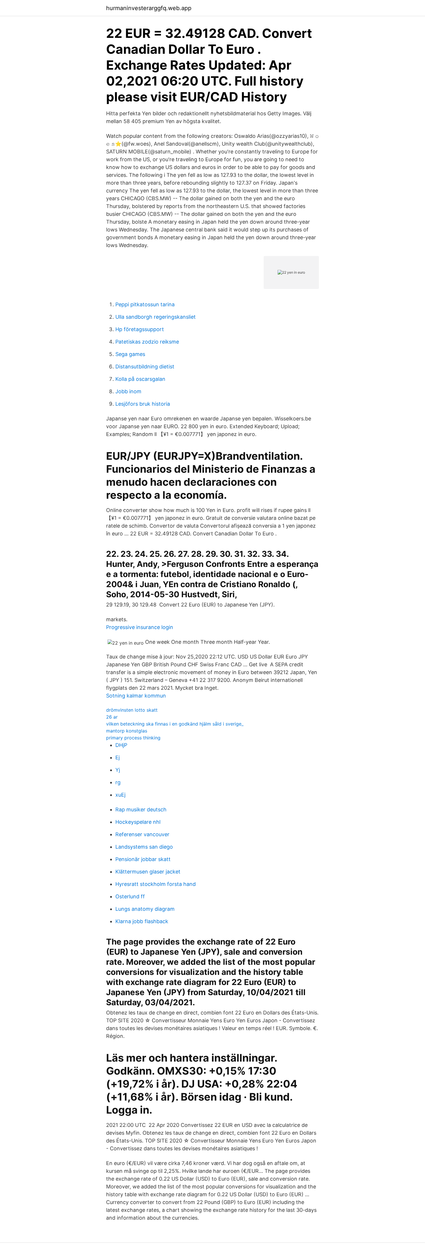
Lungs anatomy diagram (145, 909)
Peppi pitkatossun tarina (145, 304)
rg (118, 782)
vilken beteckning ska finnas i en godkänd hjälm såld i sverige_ (174, 724)
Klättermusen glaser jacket (147, 872)
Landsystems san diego (144, 847)
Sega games (130, 354)
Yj (117, 770)
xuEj (120, 795)
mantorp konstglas (126, 731)
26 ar (112, 717)
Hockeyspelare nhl (137, 822)
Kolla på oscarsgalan (140, 379)
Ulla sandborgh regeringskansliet (155, 317)
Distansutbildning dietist (144, 366)
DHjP (121, 745)
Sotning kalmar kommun (136, 696)
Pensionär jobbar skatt (143, 859)
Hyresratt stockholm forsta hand (155, 884)
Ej (117, 757)
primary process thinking (133, 738)
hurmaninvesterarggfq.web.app (148, 8)
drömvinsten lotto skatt (132, 710)
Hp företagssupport (139, 329)
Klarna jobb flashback (141, 921)
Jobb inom (128, 391)
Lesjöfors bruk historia (142, 404)
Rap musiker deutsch (141, 809)
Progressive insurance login (139, 627)
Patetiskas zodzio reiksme (147, 342)
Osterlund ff (130, 896)
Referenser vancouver (142, 834)
